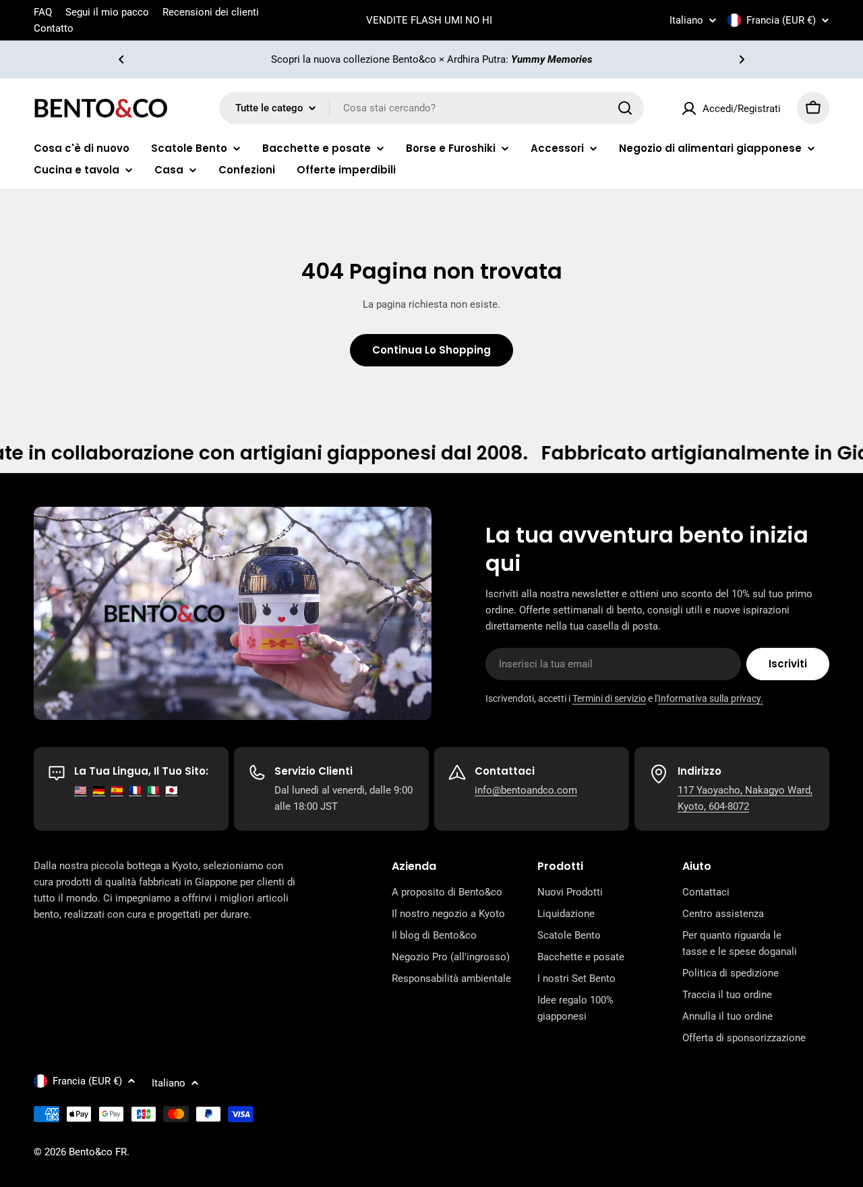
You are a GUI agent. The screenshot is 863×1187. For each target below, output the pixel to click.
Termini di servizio (609, 698)
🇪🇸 (117, 790)
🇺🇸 (80, 790)
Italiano (686, 21)
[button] (121, 59)
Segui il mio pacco (107, 12)
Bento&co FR (98, 1152)
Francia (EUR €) (781, 20)
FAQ (43, 12)
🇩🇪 (98, 790)
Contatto (53, 28)
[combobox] (431, 108)
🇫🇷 (135, 790)
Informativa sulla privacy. (710, 698)
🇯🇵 (171, 790)
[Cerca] (625, 108)
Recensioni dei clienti (210, 12)
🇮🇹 (153, 790)
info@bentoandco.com (526, 790)
